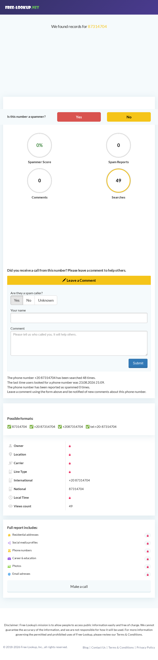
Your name (18, 310)
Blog (85, 647)
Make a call (79, 586)
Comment (17, 328)
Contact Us (98, 647)
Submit (138, 363)
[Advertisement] (79, 65)
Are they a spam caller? (26, 293)
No (129, 117)
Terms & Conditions (121, 647)
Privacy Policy (146, 647)
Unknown (46, 300)
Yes (79, 117)
